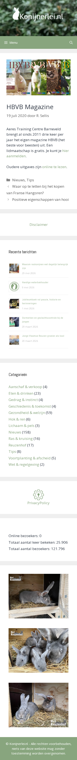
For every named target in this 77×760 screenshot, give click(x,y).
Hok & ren (17, 419)
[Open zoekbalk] (71, 42)
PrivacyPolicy (38, 502)
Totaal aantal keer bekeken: (32, 542)
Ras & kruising (21, 438)
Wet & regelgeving (24, 464)
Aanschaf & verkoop (25, 386)
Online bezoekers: (24, 535)
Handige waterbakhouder (35, 282)
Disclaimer (39, 224)
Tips (30, 179)
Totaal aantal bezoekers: (30, 548)
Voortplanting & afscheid (30, 458)
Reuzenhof (17, 445)
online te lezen (54, 166)
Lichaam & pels (21, 425)
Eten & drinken (21, 393)
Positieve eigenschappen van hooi (40, 199)
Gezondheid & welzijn (27, 412)
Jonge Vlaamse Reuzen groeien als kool (43, 336)
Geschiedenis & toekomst (30, 406)
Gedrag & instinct (23, 399)
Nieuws (18, 179)
